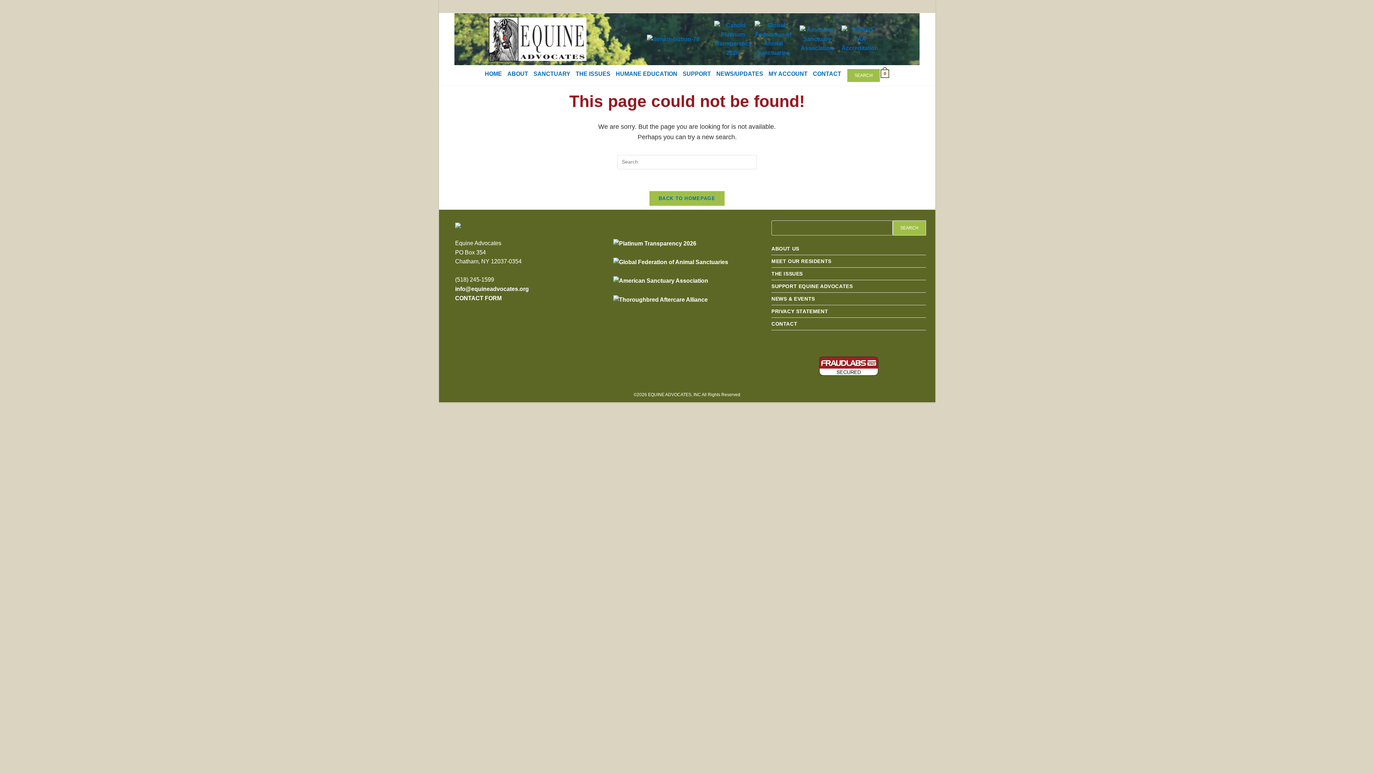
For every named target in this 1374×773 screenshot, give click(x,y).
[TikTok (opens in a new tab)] (920, 7)
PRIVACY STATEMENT (799, 311)
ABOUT (517, 74)
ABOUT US (785, 249)
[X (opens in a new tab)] (868, 7)
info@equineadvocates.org (492, 289)
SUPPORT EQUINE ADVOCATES (812, 286)
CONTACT (827, 74)
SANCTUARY (551, 74)
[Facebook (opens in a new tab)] (881, 7)
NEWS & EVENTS (793, 299)
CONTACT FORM (478, 298)
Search (863, 75)
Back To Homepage (687, 198)
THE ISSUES (593, 74)
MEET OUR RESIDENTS (801, 261)
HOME (493, 74)
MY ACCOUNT (788, 74)
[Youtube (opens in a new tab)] (908, 7)
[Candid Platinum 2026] (654, 243)
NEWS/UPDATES (739, 74)
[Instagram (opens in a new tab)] (895, 7)
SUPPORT (697, 74)
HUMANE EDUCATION (646, 74)
